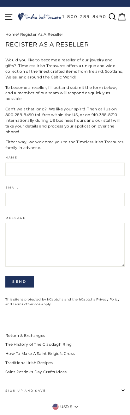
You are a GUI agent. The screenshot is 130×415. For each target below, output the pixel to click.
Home (11, 34)
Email (12, 187)
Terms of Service (26, 304)
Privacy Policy (107, 299)
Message (15, 218)
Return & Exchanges (25, 335)
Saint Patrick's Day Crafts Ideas (36, 371)
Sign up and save (25, 390)
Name (11, 157)
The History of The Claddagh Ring (38, 344)
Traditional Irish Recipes (29, 362)
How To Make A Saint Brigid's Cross (40, 353)
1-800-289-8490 (84, 16)
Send (19, 281)
